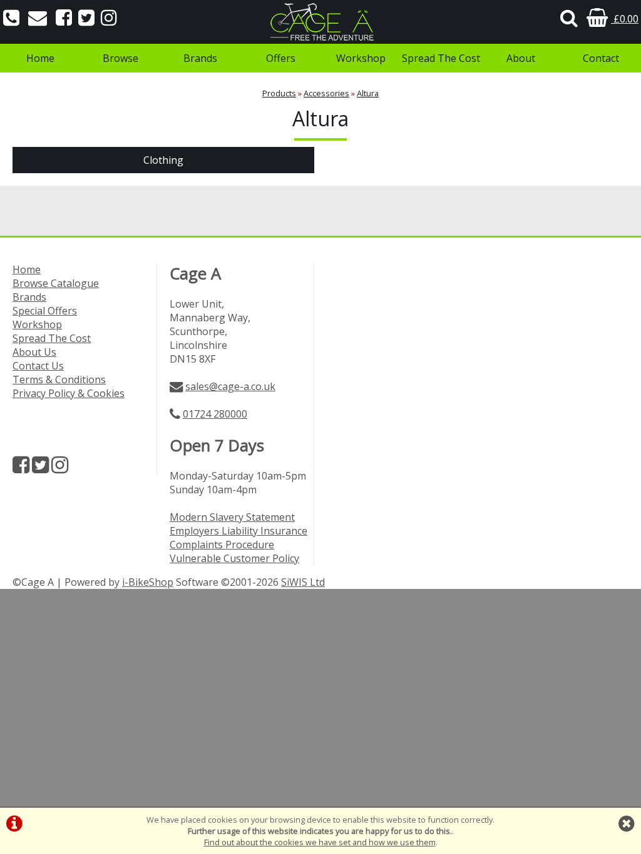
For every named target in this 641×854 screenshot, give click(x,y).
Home (40, 58)
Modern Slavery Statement (232, 517)
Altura (368, 93)
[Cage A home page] (320, 22)
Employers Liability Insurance (238, 531)
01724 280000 (215, 414)
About (520, 58)
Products (279, 93)
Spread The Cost (441, 58)
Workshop (361, 58)
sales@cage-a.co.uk (230, 386)
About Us (34, 352)
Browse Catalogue (56, 283)
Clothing (163, 160)
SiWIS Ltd (303, 582)
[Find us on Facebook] (64, 19)
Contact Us (38, 366)
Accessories (326, 93)
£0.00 (624, 19)
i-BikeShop (147, 582)
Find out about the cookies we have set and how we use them (320, 842)
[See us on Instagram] (109, 19)
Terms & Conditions (59, 379)
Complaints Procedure (222, 544)
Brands (200, 58)
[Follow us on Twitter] (86, 19)
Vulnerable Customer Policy (234, 558)
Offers (280, 58)
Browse (120, 58)
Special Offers (45, 311)
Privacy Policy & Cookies (69, 393)
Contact (601, 58)
